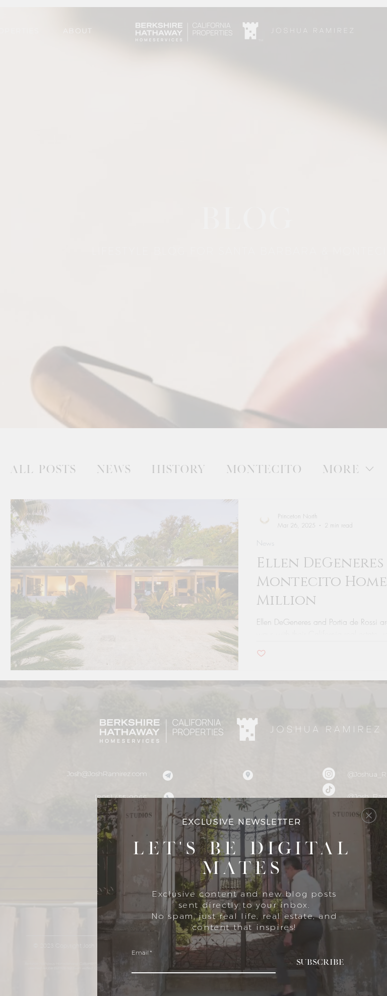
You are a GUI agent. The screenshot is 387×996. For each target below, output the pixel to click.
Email (140, 953)
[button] (368, 815)
